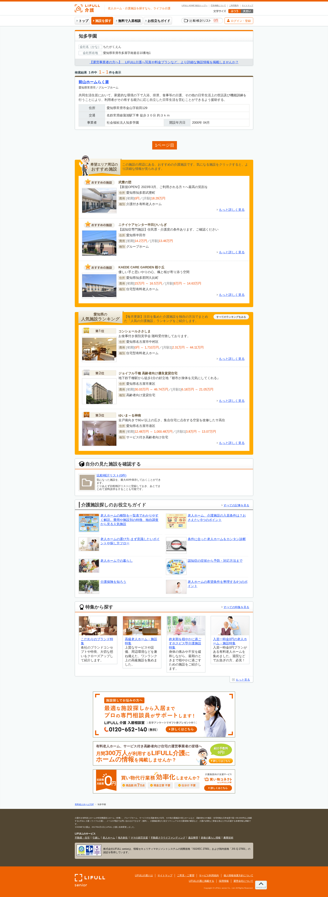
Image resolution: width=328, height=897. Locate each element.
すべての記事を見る (236, 505)
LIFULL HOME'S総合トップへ (194, 5)
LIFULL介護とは (144, 875)
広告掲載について (218, 5)
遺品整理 (193, 837)
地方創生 (123, 837)
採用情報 (224, 881)
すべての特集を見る (236, 607)
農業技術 (228, 837)
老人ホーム (109, 837)
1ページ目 (164, 145)
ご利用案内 (234, 5)
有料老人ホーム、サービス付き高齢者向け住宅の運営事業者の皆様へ (163, 753)
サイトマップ (247, 5)
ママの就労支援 (139, 837)
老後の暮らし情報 (211, 837)
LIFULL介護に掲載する (201, 881)
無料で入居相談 (129, 21)
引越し (96, 837)
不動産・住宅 (82, 837)
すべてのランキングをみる (231, 316)
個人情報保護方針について (238, 875)
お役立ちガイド (159, 21)
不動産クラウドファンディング (168, 837)
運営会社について (243, 881)
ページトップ (261, 887)
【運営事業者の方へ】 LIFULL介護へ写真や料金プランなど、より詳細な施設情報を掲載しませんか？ (164, 62)
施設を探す (103, 21)
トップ (83, 21)
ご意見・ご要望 (185, 875)
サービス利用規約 (209, 875)
